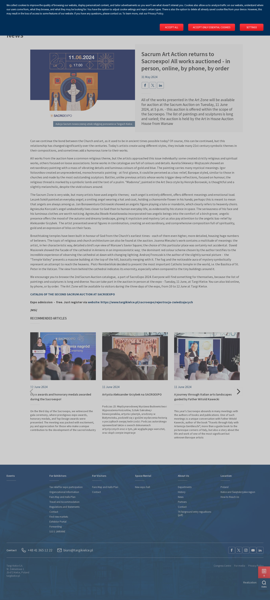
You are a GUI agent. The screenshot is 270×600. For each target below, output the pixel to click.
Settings (251, 27)
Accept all (171, 27)
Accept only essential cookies (211, 27)
